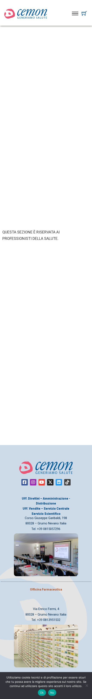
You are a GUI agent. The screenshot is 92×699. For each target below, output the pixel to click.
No (52, 692)
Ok (42, 692)
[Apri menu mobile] (75, 13)
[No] (87, 685)
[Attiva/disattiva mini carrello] (84, 13)
